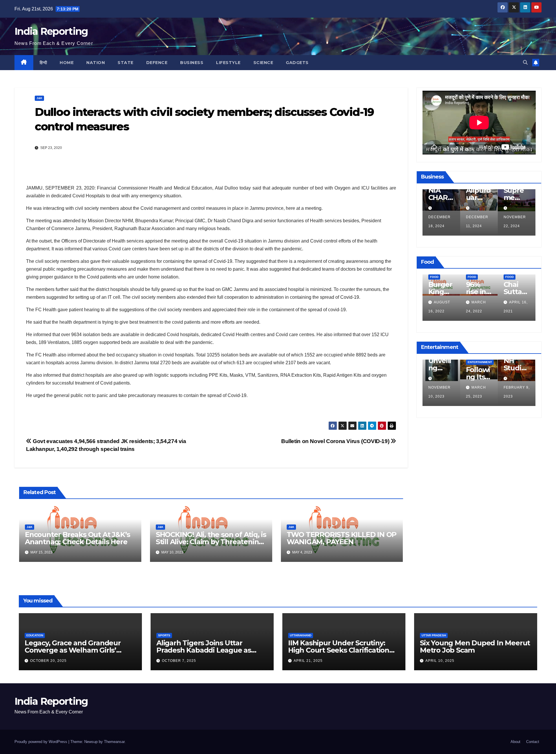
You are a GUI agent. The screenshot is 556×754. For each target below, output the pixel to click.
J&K (39, 98)
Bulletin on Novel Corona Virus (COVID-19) (336, 441)
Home (67, 62)
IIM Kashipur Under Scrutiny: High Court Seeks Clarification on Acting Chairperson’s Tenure (342, 650)
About (515, 742)
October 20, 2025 (48, 661)
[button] (525, 62)
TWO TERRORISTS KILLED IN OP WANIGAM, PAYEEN (342, 538)
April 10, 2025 (439, 661)
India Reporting (51, 31)
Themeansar (114, 742)
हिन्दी (43, 62)
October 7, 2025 (179, 661)
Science (263, 62)
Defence (157, 62)
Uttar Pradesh (434, 635)
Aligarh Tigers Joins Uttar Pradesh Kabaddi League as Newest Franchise (203, 650)
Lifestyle (228, 62)
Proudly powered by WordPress (41, 742)
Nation (95, 62)
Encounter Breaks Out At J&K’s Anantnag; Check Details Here (77, 538)
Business (191, 62)
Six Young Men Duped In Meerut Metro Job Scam (475, 646)
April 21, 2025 (308, 661)
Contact (532, 742)
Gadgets (297, 62)
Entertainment (452, 362)
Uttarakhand (300, 635)
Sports (164, 635)
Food (444, 276)
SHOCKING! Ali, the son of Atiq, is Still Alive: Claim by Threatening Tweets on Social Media (211, 541)
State (125, 62)
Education (34, 635)
